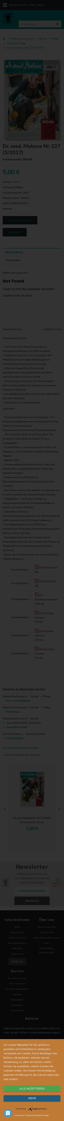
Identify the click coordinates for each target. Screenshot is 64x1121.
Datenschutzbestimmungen (37, 1115)
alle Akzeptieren (32, 1088)
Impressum (19, 1115)
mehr (32, 1098)
